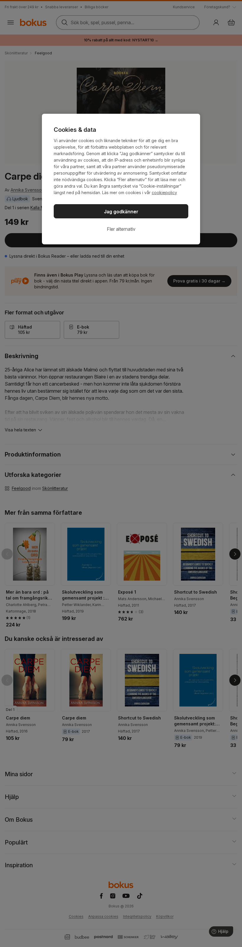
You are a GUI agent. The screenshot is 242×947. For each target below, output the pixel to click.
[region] (121, 179)
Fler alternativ (121, 229)
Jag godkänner (121, 212)
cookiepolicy (164, 192)
